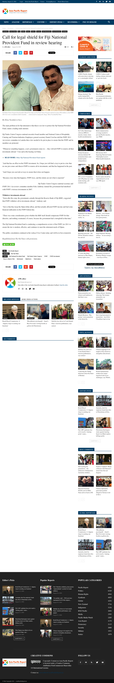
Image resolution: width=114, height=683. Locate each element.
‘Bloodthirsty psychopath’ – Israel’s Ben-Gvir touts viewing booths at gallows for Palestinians (37, 323)
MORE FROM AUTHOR (30, 299)
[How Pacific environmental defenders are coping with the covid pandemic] (104, 87)
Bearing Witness (101, 250)
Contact (42, 1)
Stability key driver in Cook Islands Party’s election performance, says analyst (62, 323)
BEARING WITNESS (86, 196)
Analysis (15, 22)
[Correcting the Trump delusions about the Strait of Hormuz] (86, 364)
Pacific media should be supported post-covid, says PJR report (103, 179)
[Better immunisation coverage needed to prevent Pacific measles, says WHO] (104, 123)
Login (21, 1)
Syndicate (64, 31)
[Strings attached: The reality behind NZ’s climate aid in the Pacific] (86, 87)
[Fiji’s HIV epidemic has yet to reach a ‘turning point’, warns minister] (86, 422)
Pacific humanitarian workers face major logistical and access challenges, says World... (103, 374)
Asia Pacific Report (13, 251)
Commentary (31, 318)
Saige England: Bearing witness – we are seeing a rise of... (103, 235)
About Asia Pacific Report (31, 1)
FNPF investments (55, 256)
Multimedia (72, 22)
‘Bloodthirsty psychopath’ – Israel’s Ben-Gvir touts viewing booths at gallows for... (103, 533)
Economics (5, 31)
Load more (94, 105)
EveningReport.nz (51, 1)
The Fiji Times (15, 254)
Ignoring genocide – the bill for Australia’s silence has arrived (85, 235)
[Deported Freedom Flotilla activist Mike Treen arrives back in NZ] (86, 481)
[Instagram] (23, 288)
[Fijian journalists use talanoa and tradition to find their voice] (86, 285)
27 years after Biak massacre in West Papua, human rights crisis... (85, 255)
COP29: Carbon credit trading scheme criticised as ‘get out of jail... (103, 76)
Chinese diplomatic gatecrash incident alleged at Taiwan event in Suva (103, 491)
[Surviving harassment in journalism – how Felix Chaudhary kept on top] (104, 307)
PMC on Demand (89, 22)
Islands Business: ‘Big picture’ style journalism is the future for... (85, 317)
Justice (28, 31)
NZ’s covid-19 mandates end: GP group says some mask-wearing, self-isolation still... (85, 180)
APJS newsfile (82, 290)
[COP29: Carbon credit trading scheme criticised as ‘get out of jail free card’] (104, 67)
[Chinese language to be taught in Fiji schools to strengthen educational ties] (104, 342)
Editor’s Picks (56, 22)
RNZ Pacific (82, 611)
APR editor (7, 47)
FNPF (46, 256)
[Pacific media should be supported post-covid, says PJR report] (104, 169)
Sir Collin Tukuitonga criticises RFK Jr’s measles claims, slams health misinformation (84, 134)
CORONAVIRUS (84, 114)
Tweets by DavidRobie (94, 268)
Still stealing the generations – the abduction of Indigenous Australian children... (85, 470)
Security (39, 31)
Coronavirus (82, 128)
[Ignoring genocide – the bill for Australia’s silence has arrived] (86, 226)
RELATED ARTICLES (11, 299)
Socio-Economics (57, 31)
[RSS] (103, 1)
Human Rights (83, 594)
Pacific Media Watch (85, 617)
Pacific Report (13, 31)
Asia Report (99, 71)
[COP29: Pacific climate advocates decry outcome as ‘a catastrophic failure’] (86, 67)
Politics (33, 31)
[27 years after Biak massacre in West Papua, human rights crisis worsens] (86, 246)
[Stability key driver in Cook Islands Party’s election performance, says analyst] (63, 311)
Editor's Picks (82, 427)
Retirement (20, 259)
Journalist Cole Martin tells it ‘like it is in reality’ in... (85, 215)
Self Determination (46, 31)
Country (41, 22)
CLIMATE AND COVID (87, 57)
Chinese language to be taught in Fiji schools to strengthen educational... (103, 351)
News (6, 22)
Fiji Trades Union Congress (34, 256)
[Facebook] (96, 1)
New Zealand (83, 604)
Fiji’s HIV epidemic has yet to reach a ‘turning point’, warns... (85, 432)
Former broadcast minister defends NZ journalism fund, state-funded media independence (85, 157)
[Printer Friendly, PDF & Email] (8, 244)
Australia (81, 464)
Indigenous (82, 607)
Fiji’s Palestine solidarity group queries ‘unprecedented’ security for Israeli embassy (63, 589)
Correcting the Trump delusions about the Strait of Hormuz (86, 373)
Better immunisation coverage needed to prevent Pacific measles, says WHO (103, 134)
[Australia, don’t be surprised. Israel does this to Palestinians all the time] (104, 400)
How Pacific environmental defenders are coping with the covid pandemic (103, 97)
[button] (109, 22)
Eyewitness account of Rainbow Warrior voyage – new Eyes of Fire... (103, 255)
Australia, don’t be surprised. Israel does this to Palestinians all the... (103, 410)
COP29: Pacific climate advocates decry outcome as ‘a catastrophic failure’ (85, 76)
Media (80, 614)
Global (23, 31)
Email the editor (64, 285)
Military (81, 631)
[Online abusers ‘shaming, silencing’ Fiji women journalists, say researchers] (104, 285)
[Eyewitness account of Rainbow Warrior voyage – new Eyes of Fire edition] (104, 246)
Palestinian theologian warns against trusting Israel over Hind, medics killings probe (103, 433)
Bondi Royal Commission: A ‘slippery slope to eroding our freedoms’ (11, 323)
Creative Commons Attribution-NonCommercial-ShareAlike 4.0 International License (51, 665)
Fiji (19, 31)
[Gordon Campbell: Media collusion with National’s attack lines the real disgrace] (104, 459)
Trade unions (37, 259)
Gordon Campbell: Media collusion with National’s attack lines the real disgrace (104, 470)
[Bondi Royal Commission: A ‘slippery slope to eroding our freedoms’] (13, 311)
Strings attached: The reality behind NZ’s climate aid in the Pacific (85, 96)
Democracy (82, 624)
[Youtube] (110, 1)
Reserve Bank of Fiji (8, 259)
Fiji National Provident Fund (17, 256)
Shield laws (28, 259)
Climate (80, 71)
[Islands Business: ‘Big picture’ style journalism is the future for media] (86, 307)
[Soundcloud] (27, 288)
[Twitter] (106, 1)
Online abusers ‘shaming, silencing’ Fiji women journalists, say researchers (103, 296)
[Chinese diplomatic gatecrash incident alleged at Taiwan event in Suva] (104, 481)
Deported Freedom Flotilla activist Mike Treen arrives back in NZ (85, 490)
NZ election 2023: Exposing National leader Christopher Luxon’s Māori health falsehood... (103, 156)
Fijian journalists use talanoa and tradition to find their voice (85, 295)
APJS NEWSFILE (85, 276)
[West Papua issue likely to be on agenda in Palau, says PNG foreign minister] (8, 633)
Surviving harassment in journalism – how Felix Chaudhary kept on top (103, 317)
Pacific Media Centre (63, 1)
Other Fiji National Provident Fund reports (25, 157)
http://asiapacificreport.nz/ (25, 282)
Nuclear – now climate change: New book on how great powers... (103, 215)
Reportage (27, 22)
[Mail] (100, 1)
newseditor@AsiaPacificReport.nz (51, 672)
